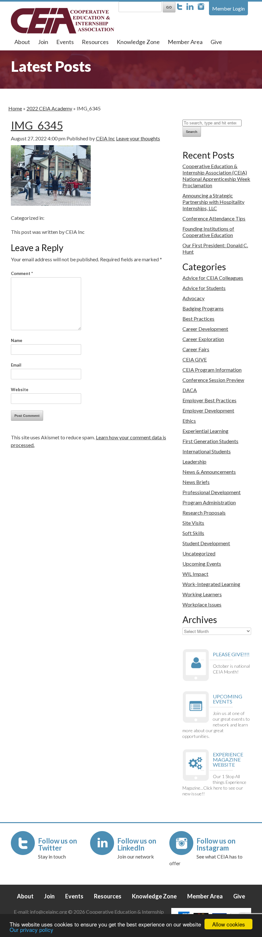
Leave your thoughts (138, 138)
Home (15, 108)
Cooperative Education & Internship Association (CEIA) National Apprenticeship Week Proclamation (216, 175)
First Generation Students (210, 441)
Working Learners (202, 594)
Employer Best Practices (209, 400)
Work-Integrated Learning (211, 584)
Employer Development (208, 410)
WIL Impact (195, 574)
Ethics (189, 421)
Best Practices (198, 319)
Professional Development (211, 492)
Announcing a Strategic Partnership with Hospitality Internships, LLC (213, 201)
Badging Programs (203, 308)
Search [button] (191, 131)
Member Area (185, 41)
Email (16, 365)
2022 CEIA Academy (49, 108)
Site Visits (193, 523)
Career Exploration (203, 339)
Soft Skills (193, 533)
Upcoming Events (201, 564)
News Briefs (196, 482)
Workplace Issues (201, 604)
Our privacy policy (31, 929)
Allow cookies (228, 924)
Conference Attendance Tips (213, 218)
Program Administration (209, 502)
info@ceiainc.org (49, 912)
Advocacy (193, 298)
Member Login (228, 8)
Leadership (194, 461)
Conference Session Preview (213, 380)
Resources (95, 41)
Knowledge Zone (138, 41)
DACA (189, 390)
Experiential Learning (205, 431)
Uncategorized (198, 553)
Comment (22, 273)
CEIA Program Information (212, 370)
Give (216, 41)
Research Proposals (204, 512)
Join (43, 41)
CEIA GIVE (194, 359)
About (22, 41)
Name (16, 340)
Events (65, 41)
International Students (206, 451)
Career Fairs (195, 349)
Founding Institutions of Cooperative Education (208, 232)
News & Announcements (209, 472)
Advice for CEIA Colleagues (212, 278)
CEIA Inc (105, 138)
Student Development (206, 543)
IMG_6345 (37, 125)
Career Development (205, 329)
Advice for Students (204, 288)
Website (19, 389)
